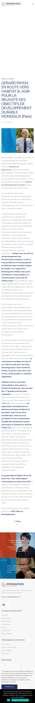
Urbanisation (5, 653)
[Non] (33, 696)
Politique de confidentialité (20, 700)
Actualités (4, 615)
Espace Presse (5, 630)
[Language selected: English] (6, 605)
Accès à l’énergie (6, 650)
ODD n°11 (6, 427)
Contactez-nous (6, 624)
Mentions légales (6, 634)
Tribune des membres (7, 78)
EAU (17, 524)
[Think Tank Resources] (11, 4)
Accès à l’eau (5, 644)
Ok (8, 700)
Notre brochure (5, 621)
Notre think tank (6, 618)
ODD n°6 (6, 403)
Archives (4, 627)
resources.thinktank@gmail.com (10, 597)
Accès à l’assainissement (8, 647)
